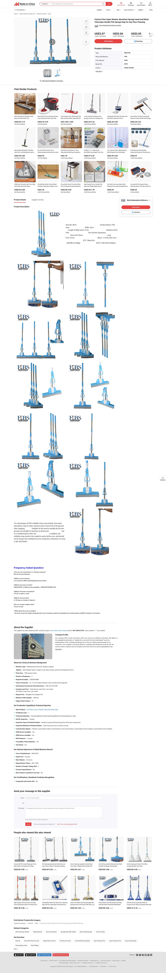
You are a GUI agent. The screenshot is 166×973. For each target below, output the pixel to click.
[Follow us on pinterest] (148, 955)
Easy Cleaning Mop (130, 941)
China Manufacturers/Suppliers (68, 960)
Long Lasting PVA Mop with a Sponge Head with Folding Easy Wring (93, 117)
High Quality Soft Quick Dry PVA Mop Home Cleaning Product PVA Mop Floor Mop (25, 904)
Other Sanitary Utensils (22, 932)
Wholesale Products (83, 960)
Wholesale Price (94, 960)
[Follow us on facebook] (137, 955)
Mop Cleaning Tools (115, 941)
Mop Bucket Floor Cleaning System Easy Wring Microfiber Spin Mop (48, 117)
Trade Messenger (44, 955)
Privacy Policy (112, 966)
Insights (123, 960)
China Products (53, 960)
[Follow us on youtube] (146, 955)
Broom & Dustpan (51, 932)
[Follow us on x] (140, 955)
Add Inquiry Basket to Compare (52, 81)
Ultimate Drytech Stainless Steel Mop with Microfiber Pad (23, 117)
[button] (103, 4)
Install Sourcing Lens (62, 955)
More (15, 949)
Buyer (108, 10)
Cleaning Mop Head (21, 945)
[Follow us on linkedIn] (151, 955)
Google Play (30, 955)
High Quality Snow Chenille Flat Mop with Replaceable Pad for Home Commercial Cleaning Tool (93, 185)
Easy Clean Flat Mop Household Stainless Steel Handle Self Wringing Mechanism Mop (140, 117)
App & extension (129, 10)
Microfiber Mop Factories (31, 941)
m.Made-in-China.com (87, 963)
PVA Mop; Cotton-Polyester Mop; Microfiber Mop (42, 709)
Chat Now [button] (139, 41)
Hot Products (44, 960)
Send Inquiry (108, 41)
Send (28, 824)
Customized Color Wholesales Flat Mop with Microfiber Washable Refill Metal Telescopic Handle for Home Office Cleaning (71, 117)
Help (118, 10)
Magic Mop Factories (49, 941)
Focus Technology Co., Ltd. (70, 966)
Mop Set (17, 941)
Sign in (150, 5)
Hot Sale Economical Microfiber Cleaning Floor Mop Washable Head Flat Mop (117, 185)
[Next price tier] (152, 34)
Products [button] (45, 4)
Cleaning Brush (37, 932)
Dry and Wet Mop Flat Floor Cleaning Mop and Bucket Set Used (48, 151)
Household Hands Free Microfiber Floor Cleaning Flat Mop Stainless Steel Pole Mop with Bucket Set (71, 185)
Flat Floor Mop (100, 932)
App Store (19, 955)
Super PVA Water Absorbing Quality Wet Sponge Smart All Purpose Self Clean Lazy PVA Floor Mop (82, 904)
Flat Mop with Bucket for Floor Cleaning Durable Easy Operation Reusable (70, 151)
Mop (49, 14)
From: (22, 798)
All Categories (20, 10)
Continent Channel (105, 960)
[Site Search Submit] (109, 4)
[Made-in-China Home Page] (24, 4)
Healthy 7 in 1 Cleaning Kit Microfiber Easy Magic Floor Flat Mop (93, 151)
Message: (21, 808)
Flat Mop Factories (65, 941)
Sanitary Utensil (41, 14)
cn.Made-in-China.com (101, 963)
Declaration (103, 966)
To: (23, 803)
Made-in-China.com (75, 963)
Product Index (115, 960)
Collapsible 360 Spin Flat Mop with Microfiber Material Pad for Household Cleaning (117, 117)
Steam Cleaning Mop (86, 932)
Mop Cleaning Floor (99, 941)
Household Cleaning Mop (82, 941)
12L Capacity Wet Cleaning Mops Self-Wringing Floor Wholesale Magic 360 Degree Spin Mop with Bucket (117, 151)
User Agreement (93, 966)
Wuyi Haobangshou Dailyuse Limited (110, 25)
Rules (151, 10)
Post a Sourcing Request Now (67, 824)
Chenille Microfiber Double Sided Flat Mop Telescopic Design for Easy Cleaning (48, 185)
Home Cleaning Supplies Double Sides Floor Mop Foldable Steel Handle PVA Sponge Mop (81, 866)
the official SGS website (59, 630)
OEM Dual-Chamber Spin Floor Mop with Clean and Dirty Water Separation (24, 185)
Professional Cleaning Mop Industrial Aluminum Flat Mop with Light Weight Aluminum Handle (140, 151)
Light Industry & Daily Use (27, 14)
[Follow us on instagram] (143, 955)
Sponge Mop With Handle (68, 932)
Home (15, 14)
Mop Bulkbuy (35, 945)
